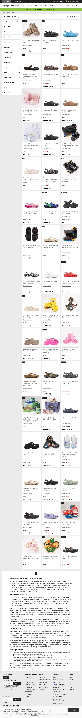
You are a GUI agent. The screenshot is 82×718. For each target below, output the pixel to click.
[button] (77, 1)
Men (71, 682)
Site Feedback (28, 694)
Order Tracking (59, 1)
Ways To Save (42, 684)
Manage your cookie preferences (11, 711)
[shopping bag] (77, 5)
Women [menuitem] (30, 5)
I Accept (74, 710)
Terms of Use (56, 687)
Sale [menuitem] (46, 5)
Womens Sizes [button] (8, 37)
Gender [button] (6, 32)
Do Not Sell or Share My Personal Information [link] (59, 700)
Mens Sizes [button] (7, 42)
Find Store (17, 699)
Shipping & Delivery (29, 687)
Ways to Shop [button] (7, 92)
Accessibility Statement (59, 689)
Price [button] (5, 72)
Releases (72, 689)
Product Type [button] (7, 77)
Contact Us (27, 677)
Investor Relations (58, 696)
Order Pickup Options (30, 689)
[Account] (73, 5)
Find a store (6, 696)
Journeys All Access (44, 680)
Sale (71, 687)
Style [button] (5, 87)
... (42, 573)
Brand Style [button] (7, 26)
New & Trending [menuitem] (14, 5)
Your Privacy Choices (60, 684)
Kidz (71, 684)
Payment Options (29, 692)
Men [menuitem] (36, 5)
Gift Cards (42, 689)
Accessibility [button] (71, 1)
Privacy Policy (56, 682)
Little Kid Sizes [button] (8, 57)
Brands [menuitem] (23, 5)
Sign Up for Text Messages (10, 680)
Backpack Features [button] (9, 82)
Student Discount (43, 687)
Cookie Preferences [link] (58, 703)
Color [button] (5, 67)
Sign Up (6, 677)
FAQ (25, 680)
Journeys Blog (43, 682)
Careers (55, 677)
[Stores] (68, 5)
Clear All (19, 21)
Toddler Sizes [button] (8, 52)
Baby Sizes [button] (7, 47)
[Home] (5, 5)
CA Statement (56, 692)
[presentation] (14, 5)
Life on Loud (42, 677)
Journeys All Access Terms (60, 694)
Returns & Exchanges (30, 684)
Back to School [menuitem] (54, 5)
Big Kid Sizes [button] (7, 62)
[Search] (64, 5)
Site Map (27, 696)
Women (71, 680)
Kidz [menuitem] (41, 5)
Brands (71, 677)
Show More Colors (27, 45)
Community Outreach (58, 680)
